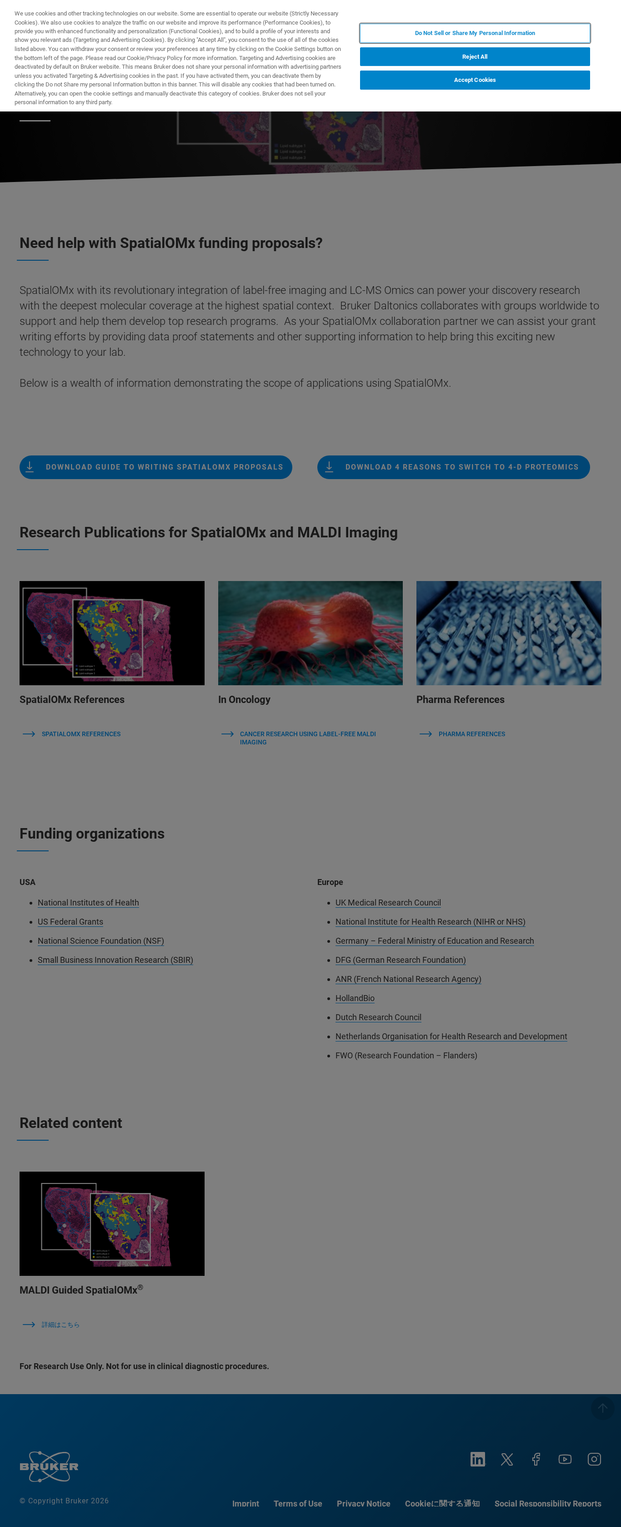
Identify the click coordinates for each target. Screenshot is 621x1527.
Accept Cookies (475, 80)
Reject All (474, 56)
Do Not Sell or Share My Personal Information (475, 33)
